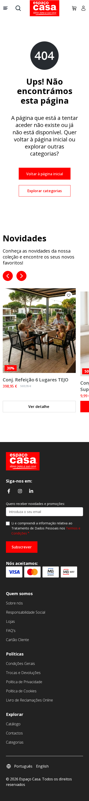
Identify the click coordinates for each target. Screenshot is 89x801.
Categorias (15, 742)
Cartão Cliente (17, 639)
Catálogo (13, 723)
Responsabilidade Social (25, 612)
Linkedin (31, 491)
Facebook (9, 491)
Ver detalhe (38, 406)
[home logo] (44, 8)
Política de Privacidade (24, 681)
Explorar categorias (44, 190)
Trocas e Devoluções (23, 672)
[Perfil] (81, 8)
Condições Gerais (20, 663)
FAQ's (11, 630)
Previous (8, 276)
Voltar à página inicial (44, 173)
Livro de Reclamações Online (29, 700)
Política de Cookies (21, 690)
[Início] (23, 461)
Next (21, 276)
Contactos (14, 733)
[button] (68, 295)
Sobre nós (14, 603)
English (42, 766)
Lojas (10, 621)
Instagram (20, 491)
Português (23, 766)
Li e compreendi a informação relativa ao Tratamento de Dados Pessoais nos (45, 528)
